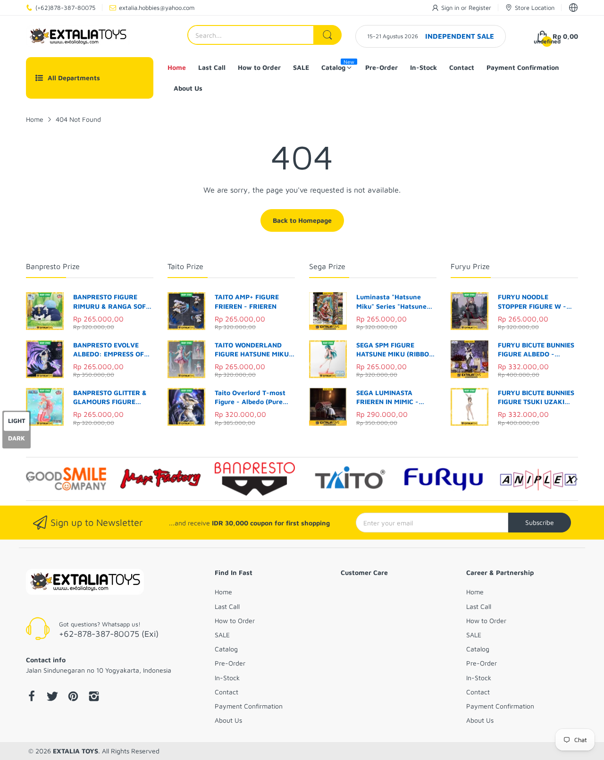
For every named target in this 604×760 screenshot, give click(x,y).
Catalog (226, 649)
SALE (222, 635)
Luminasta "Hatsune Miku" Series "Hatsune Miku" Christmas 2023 (391, 302)
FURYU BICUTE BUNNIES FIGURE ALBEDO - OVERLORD (536, 350)
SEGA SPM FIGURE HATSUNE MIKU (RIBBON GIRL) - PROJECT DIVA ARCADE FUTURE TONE (395, 350)
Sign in (451, 7)
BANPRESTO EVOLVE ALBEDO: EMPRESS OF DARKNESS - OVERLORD (112, 350)
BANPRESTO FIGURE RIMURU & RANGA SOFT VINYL (111, 302)
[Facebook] (31, 697)
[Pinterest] (73, 697)
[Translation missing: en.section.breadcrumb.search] (327, 35)
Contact (226, 692)
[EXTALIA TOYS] (78, 36)
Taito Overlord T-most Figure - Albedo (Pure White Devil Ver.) (250, 397)
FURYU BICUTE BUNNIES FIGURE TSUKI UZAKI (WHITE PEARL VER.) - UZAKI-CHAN (536, 397)
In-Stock (227, 678)
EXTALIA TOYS (75, 751)
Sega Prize (327, 266)
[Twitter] (52, 697)
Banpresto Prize (53, 266)
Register (480, 7)
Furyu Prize (470, 266)
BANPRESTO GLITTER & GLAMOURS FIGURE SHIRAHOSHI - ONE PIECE (113, 397)
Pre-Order (230, 663)
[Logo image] (66, 478)
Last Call (227, 606)
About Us (228, 720)
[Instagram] (94, 697)
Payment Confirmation (249, 706)
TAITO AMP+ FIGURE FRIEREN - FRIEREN (247, 301)
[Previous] (575, 479)
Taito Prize (185, 266)
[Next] (28, 479)
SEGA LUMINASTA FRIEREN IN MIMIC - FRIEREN (387, 397)
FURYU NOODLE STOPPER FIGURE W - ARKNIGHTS (532, 302)
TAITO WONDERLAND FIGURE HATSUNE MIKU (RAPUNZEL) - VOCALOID (254, 350)
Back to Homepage (302, 220)
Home (223, 592)
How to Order (235, 620)
